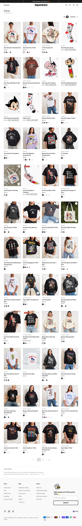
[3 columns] (64, 17)
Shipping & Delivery (24, 487)
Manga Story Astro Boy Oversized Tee (48, 154)
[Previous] (23, 1)
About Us (38, 487)
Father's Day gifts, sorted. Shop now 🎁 (41, 1)
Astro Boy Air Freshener (49, 83)
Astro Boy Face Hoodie (10, 227)
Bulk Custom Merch (41, 496)
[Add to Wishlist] (19, 23)
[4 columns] (67, 17)
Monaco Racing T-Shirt (48, 118)
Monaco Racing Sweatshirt (30, 411)
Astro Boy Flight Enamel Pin (69, 83)
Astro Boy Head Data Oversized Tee (10, 412)
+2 (32, 159)
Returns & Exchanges (24, 490)
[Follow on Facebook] (5, 511)
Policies (21, 499)
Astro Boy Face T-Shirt (29, 48)
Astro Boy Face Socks (67, 48)
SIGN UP (65, 503)
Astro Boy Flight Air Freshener (28, 191)
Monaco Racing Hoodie (67, 337)
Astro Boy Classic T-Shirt (68, 118)
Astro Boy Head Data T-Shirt (50, 227)
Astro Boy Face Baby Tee (30, 227)
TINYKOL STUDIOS (46, 45)
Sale (5, 490)
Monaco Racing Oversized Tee (31, 83)
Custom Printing (8, 499)
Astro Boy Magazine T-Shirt (30, 263)
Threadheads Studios (27, 116)
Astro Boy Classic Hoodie (68, 374)
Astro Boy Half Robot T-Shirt (12, 83)
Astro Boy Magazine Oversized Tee (28, 154)
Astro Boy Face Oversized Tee (12, 48)
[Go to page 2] (49, 460)
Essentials (6, 496)
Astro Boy (6, 45)
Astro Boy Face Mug (28, 374)
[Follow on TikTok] (13, 511)
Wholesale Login (40, 493)
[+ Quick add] (18, 41)
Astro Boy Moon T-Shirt (29, 448)
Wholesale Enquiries (41, 490)
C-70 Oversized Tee (47, 48)
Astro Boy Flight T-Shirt (48, 190)
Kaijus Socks (26, 118)
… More (42, 474)
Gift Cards (39, 499)
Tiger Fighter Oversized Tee (30, 300)
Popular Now (7, 487)
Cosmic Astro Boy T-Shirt (11, 448)
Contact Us (22, 502)
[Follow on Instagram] (9, 511)
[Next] (58, 1)
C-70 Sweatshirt (46, 300)
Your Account (22, 493)
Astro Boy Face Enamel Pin (11, 118)
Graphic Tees (7, 493)
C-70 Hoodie (64, 153)
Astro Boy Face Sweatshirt (11, 153)
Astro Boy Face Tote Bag (11, 190)
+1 (32, 87)
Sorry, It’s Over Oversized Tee (69, 411)
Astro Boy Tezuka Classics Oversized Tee (49, 449)
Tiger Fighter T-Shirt (66, 448)
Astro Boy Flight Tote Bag (68, 227)
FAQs (20, 496)
